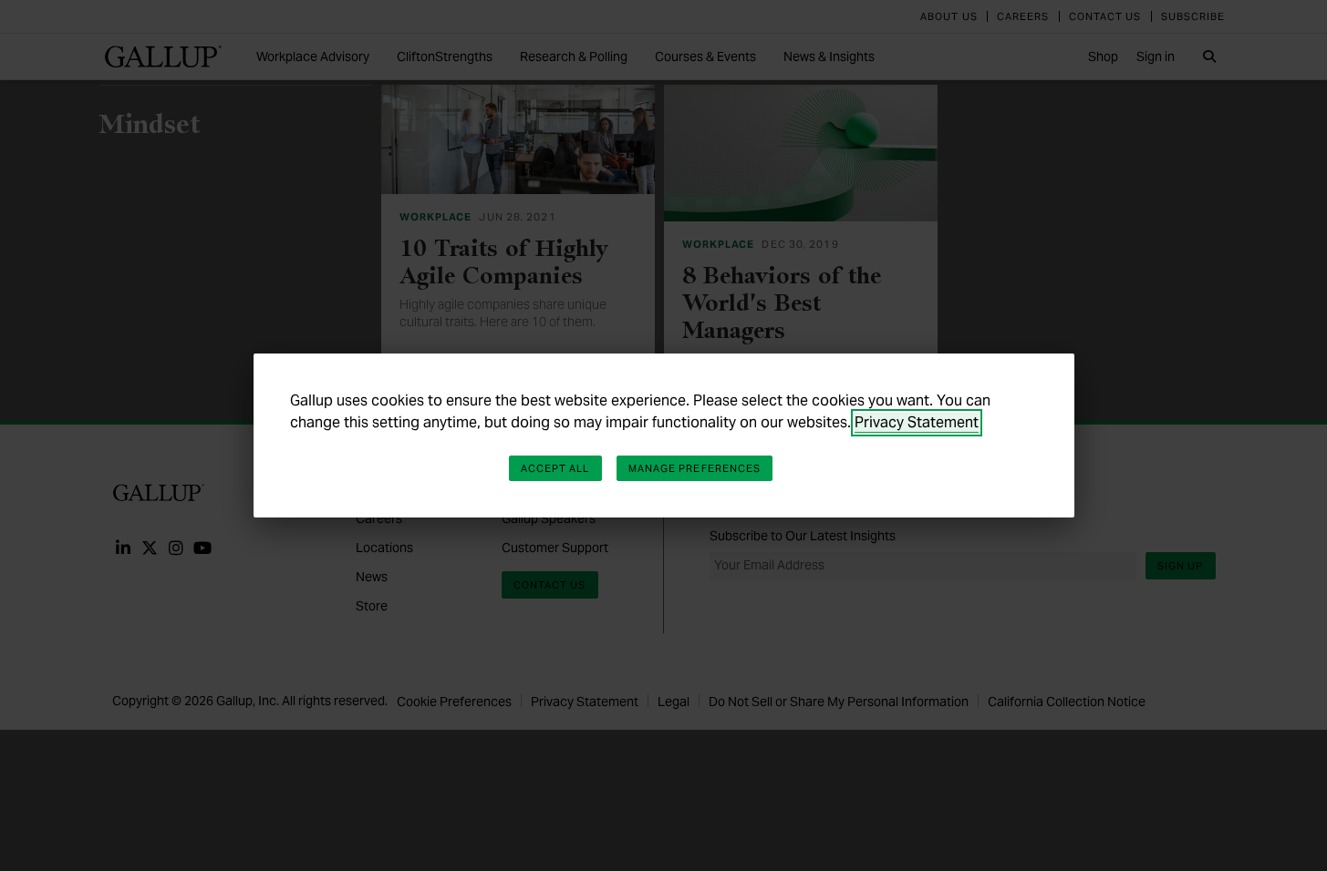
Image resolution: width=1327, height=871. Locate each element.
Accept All (555, 468)
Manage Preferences (695, 468)
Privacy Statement (917, 422)
